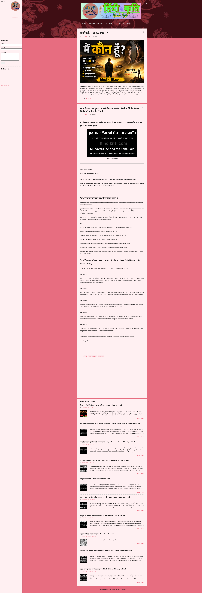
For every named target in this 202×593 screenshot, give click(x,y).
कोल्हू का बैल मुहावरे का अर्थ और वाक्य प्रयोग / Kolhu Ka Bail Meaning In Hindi (102, 515)
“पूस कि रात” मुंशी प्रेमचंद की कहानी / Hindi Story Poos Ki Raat (98, 534)
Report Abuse (5, 86)
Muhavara (101, 356)
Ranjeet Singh (15, 14)
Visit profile (15, 17)
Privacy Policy (111, 23)
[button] (143, 32)
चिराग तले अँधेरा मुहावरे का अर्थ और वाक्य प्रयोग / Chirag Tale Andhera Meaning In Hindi (106, 550)
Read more (140, 418)
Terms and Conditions (95, 23)
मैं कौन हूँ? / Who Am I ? (94, 33)
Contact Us (131, 23)
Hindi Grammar (92, 356)
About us (122, 23)
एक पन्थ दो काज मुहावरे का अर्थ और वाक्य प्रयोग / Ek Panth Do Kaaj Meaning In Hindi (105, 497)
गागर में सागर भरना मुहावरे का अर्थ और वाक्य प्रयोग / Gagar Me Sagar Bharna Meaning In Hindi (107, 442)
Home (84, 23)
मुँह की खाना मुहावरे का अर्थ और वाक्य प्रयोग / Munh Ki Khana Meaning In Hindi (103, 569)
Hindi (85, 356)
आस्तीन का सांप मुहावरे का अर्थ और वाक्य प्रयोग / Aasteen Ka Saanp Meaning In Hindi (104, 460)
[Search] (146, 4)
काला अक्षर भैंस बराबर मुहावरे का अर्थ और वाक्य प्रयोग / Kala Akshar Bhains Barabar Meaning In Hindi (110, 423)
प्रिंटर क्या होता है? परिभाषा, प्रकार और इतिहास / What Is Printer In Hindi (101, 405)
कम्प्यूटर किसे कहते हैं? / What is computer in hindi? (95, 479)
